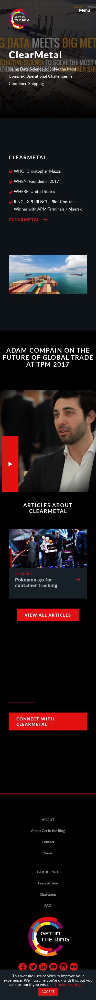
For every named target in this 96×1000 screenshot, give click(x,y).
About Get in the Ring (48, 830)
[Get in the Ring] (25, 19)
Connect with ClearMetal (35, 721)
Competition (48, 883)
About (48, 819)
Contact (48, 842)
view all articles (48, 615)
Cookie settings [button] (68, 984)
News (48, 853)
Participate (48, 872)
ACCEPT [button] (48, 992)
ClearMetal (24, 219)
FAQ (47, 905)
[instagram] (63, 968)
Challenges (48, 894)
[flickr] (74, 968)
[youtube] (53, 968)
